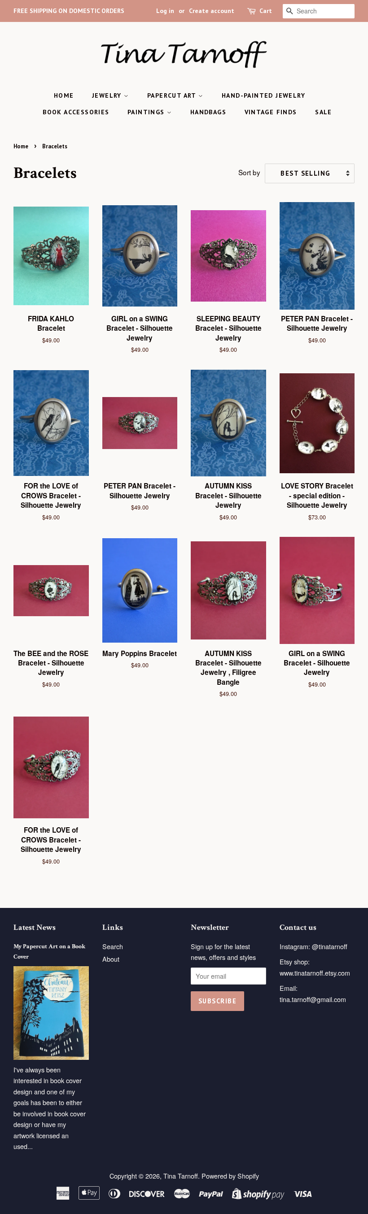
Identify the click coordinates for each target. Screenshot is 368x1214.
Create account (211, 11)
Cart (265, 11)
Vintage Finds (271, 112)
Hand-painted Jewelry (263, 95)
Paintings (147, 112)
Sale (323, 112)
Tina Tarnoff (180, 1175)
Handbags (208, 112)
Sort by (249, 172)
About (110, 958)
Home (64, 95)
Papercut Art (172, 95)
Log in (165, 11)
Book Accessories (76, 112)
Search (112, 946)
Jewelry (108, 95)
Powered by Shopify (230, 1175)
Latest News (34, 927)
